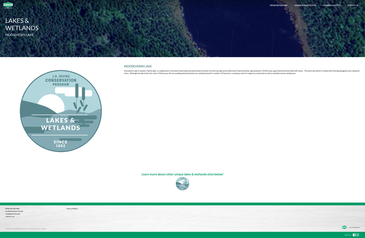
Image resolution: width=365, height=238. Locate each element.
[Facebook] (354, 235)
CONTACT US (352, 5)
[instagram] (357, 235)
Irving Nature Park (279, 5)
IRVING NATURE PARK (12, 208)
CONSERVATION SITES (332, 5)
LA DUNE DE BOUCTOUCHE (14, 211)
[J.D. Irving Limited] (135, 5)
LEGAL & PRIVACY (72, 208)
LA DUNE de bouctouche (305, 5)
